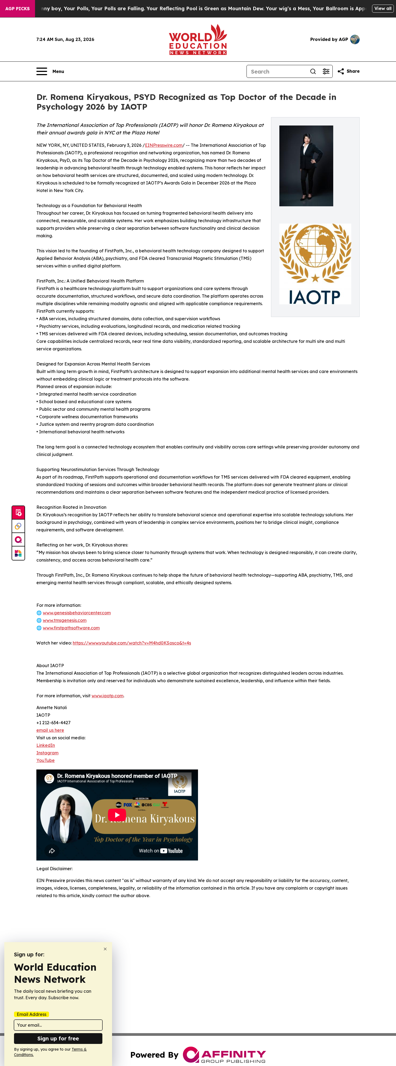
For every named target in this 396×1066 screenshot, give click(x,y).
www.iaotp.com (107, 695)
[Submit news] (18, 513)
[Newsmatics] (18, 553)
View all (382, 8)
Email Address (31, 1014)
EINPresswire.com (163, 145)
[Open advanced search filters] (325, 71)
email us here (50, 730)
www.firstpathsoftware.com (71, 627)
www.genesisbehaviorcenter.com (77, 612)
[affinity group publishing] (18, 539)
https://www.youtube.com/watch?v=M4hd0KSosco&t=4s (132, 643)
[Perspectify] (18, 526)
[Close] (105, 949)
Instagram (47, 752)
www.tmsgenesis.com (64, 620)
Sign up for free (58, 1038)
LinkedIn (45, 745)
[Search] (313, 71)
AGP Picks (17, 8)
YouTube (45, 760)
